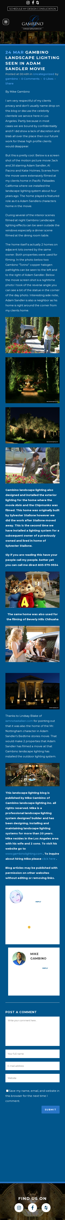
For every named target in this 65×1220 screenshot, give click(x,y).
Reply (38, 902)
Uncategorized (43, 74)
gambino (11, 78)
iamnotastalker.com (19, 721)
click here (48, 858)
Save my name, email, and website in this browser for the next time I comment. (32, 1096)
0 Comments (30, 78)
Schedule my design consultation (32, 8)
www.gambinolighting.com (23, 853)
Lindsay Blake (41, 892)
